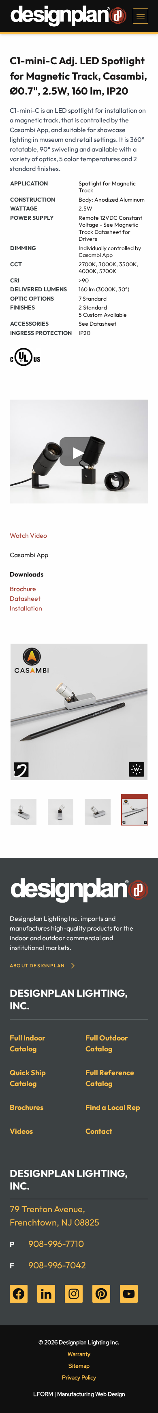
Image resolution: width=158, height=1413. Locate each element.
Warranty (79, 1354)
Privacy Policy (79, 1377)
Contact (98, 1131)
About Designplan (37, 965)
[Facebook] (19, 1294)
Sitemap (79, 1365)
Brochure (23, 589)
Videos (21, 1131)
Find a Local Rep (112, 1107)
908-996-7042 (57, 1265)
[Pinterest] (101, 1294)
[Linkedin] (46, 1294)
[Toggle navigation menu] (140, 16)
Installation (26, 608)
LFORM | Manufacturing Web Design (79, 1394)
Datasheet (25, 598)
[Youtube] (129, 1294)
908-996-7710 (56, 1243)
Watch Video (28, 535)
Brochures (26, 1107)
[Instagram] (74, 1294)
